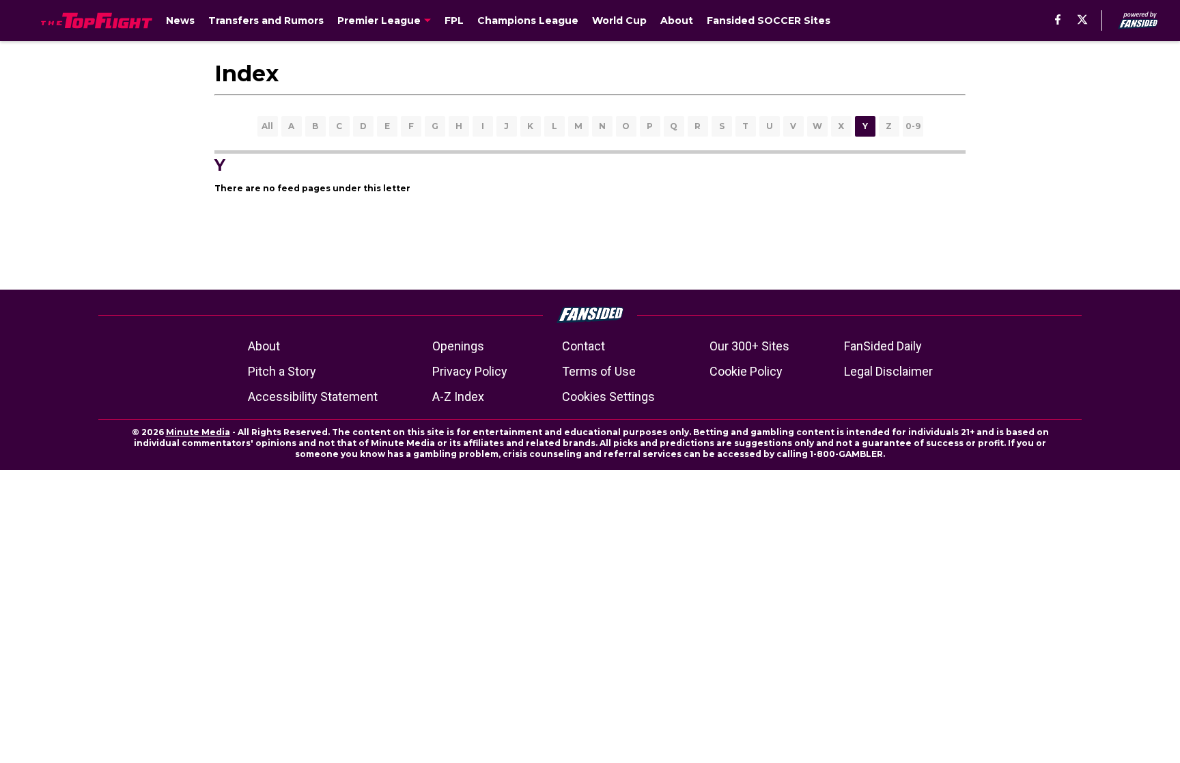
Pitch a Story (282, 371)
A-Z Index (458, 396)
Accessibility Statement (313, 396)
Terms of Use (599, 371)
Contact (583, 346)
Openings (458, 346)
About (264, 346)
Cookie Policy (746, 371)
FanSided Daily (883, 346)
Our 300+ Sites (749, 346)
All (267, 126)
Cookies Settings (608, 396)
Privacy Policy (469, 371)
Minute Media (198, 432)
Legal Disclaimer (888, 371)
